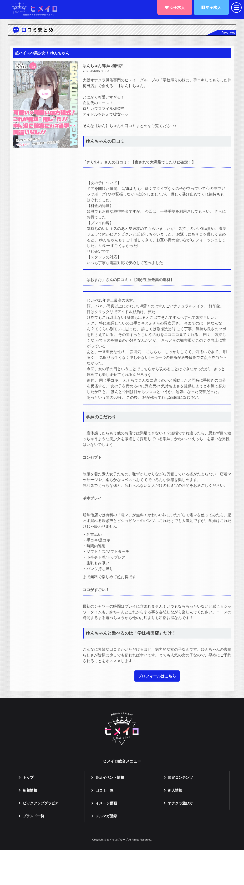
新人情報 (175, 790)
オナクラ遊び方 (180, 803)
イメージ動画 (106, 803)
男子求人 (213, 7)
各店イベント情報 (110, 777)
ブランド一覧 (33, 816)
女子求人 (177, 7)
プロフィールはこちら (157, 676)
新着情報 (30, 790)
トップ (28, 777)
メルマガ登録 (106, 816)
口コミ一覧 (104, 790)
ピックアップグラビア (41, 803)
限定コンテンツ (180, 777)
